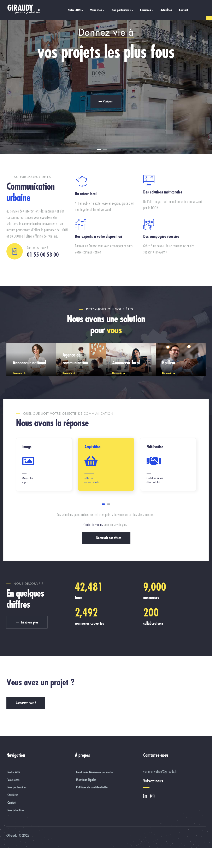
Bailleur (169, 362)
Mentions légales (86, 780)
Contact (183, 10)
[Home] (23, 9)
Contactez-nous (93, 524)
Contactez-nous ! (26, 703)
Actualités (166, 10)
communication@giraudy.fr (160, 771)
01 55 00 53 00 (43, 254)
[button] (103, 504)
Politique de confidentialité (92, 787)
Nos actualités (15, 810)
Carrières (145, 10)
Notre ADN (74, 10)
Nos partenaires (121, 10)
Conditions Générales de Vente (94, 772)
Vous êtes (96, 10)
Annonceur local (126, 362)
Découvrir (17, 373)
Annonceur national (29, 362)
